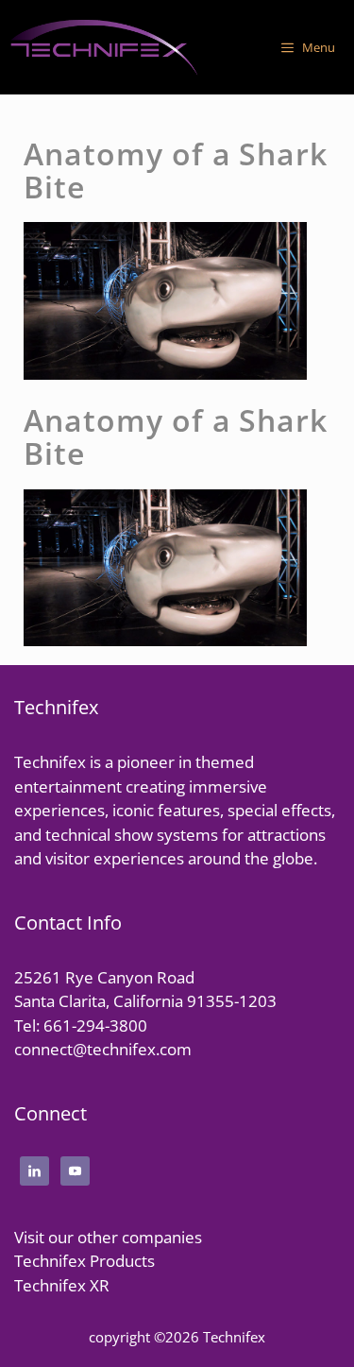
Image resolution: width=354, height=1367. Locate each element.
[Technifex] (103, 47)
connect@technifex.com (103, 1049)
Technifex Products (84, 1261)
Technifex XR (62, 1285)
